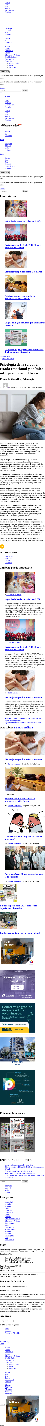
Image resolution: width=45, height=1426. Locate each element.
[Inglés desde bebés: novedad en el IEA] (25, 208)
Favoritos (8, 12)
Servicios (12, 67)
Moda (11, 65)
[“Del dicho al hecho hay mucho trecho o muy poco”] (25, 821)
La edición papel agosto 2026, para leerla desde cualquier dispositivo (24, 350)
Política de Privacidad (12, 1333)
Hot (6, 40)
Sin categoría (9, 1236)
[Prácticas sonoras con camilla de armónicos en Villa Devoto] (25, 284)
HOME (7, 46)
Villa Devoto (9, 1240)
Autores (7, 3)
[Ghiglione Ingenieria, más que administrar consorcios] (25, 310)
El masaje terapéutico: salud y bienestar (23, 272)
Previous (3, 357)
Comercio (8, 61)
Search (25, 90)
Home (7, 1329)
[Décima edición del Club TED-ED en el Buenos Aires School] (25, 233)
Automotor (9, 1206)
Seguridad (8, 1231)
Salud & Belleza (10, 57)
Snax (6, 1238)
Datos (6, 6)
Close (2, 1344)
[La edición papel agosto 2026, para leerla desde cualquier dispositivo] (25, 337)
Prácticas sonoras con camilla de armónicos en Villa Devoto (20, 297)
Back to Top (4, 1341)
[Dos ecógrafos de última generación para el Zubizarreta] (25, 858)
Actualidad (9, 1202)
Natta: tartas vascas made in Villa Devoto (19, 1173)
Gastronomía (14, 63)
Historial (7, 8)
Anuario (8, 1204)
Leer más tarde (9, 10)
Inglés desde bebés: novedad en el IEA (23, 221)
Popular (7, 38)
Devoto (7, 49)
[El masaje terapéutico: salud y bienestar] (25, 259)
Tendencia (8, 43)
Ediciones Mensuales (12, 1219)
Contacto (8, 1331)
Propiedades (9, 59)
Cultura (7, 1215)
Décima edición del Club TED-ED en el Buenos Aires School (23, 246)
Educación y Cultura (12, 55)
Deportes (8, 1217)
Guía (6, 4)
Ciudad (7, 53)
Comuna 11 (9, 51)
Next (8, 357)
